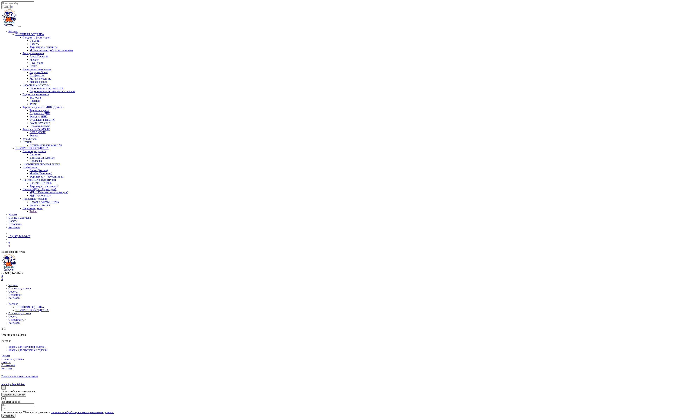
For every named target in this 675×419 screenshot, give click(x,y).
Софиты (34, 43)
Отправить (8, 415)
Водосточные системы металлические (52, 91)
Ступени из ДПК (40, 113)
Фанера (34, 135)
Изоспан (35, 100)
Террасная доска (39, 110)
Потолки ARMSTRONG (44, 201)
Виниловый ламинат (42, 157)
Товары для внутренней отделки (27, 349)
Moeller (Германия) (41, 173)
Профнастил (37, 75)
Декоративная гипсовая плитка (41, 163)
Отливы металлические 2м (46, 144)
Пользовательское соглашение (19, 376)
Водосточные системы (36, 84)
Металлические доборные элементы (51, 50)
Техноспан (36, 97)
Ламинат (35, 154)
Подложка (36, 160)
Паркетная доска (32, 208)
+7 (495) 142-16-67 (19, 236)
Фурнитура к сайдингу (43, 46)
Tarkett (33, 211)
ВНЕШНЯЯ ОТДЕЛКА (29, 34)
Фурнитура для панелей (44, 186)
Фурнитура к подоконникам (46, 176)
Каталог (13, 31)
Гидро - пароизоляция (35, 94)
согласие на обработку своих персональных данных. (82, 412)
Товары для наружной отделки (26, 346)
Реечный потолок (40, 205)
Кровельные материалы (36, 69)
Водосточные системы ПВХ (46, 88)
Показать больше (40, 126)
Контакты (14, 227)
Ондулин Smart (39, 72)
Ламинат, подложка (34, 151)
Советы (13, 220)
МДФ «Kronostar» (40, 195)
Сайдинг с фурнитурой (36, 37)
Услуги (12, 214)
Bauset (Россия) (39, 170)
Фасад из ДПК (38, 116)
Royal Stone (36, 62)
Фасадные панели (33, 53)
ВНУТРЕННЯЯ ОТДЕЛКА (32, 148)
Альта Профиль (39, 56)
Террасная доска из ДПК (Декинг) (42, 107)
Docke (33, 65)
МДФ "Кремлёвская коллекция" (49, 192)
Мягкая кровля (38, 81)
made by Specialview (13, 384)
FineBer (34, 59)
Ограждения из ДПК (42, 119)
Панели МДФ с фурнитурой (39, 189)
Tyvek (33, 103)
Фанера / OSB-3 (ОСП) (36, 129)
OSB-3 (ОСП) (38, 132)
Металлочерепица (40, 78)
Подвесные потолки (34, 198)
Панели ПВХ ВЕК (41, 182)
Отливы (27, 141)
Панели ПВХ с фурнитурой (39, 179)
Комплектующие (40, 122)
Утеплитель (29, 138)
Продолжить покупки (14, 394)
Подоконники (30, 167)
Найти (6, 7)
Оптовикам (15, 223)
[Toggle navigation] (19, 26)
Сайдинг (35, 40)
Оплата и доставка (19, 217)
